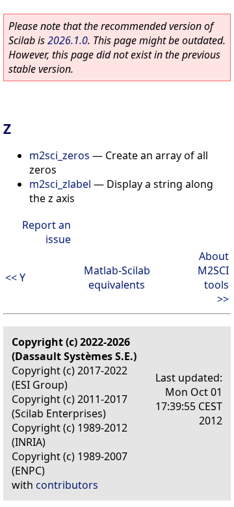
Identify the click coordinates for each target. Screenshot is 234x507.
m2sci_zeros (59, 155)
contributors (67, 485)
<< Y (15, 277)
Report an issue (46, 232)
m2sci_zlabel (60, 184)
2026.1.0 (67, 40)
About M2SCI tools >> (213, 277)
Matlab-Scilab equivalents (117, 277)
